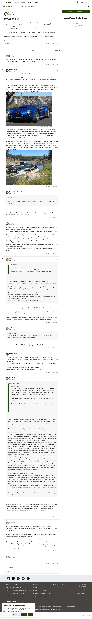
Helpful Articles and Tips (59, 584)
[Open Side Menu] (3, 2)
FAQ (7, 593)
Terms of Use (48, 606)
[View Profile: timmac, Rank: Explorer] (6, 14)
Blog (68, 604)
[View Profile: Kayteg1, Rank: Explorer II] (7, 223)
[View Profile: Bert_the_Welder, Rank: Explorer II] (7, 192)
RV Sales (35, 584)
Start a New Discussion (76, 11)
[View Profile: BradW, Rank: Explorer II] (7, 556)
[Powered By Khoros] (86, 615)
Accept (30, 614)
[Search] (77, 2)
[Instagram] (23, 578)
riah (10, 522)
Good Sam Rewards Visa (19, 593)
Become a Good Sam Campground (22, 590)
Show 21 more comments (11, 567)
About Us (8, 587)
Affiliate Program (17, 587)
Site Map (8, 596)
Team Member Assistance (70, 606)
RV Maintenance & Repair (39, 590)
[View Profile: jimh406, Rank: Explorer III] (7, 56)
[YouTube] (18, 578)
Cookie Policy (15, 609)
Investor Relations (41, 606)
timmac (10, 12)
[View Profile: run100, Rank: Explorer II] (7, 259)
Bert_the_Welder (13, 191)
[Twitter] (13, 578)
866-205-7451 (81, 593)
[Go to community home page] (8, 2)
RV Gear (35, 587)
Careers (73, 604)
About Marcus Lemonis (19, 596)
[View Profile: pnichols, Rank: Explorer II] (7, 70)
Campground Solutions (39, 596)
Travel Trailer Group (18, 6)
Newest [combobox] (57, 50)
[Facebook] (8, 578)
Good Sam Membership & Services (42, 593)
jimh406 (11, 55)
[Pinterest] (28, 578)
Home (7, 584)
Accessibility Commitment (58, 606)
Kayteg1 (11, 222)
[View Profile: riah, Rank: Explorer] (7, 523)
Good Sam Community (7, 6)
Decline (24, 614)
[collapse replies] (3, 55)
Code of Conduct (17, 584)
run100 (11, 258)
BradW (11, 556)
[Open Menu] (89, 6)
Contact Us (9, 590)
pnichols (11, 69)
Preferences (16, 614)
